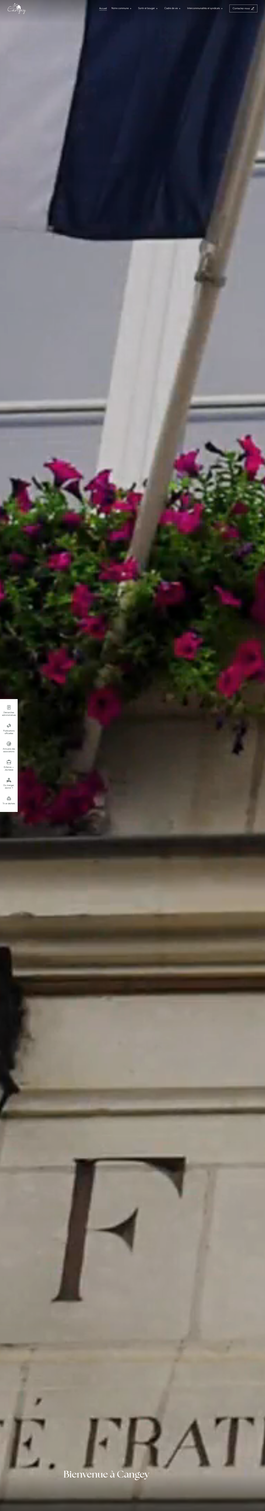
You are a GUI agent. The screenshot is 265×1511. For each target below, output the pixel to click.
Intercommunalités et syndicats (203, 8)
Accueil (103, 8)
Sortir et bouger (146, 8)
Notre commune (120, 8)
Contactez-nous (241, 8)
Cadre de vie (171, 8)
